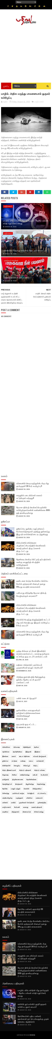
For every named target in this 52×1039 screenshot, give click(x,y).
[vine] (35, 6)
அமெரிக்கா (6, 747)
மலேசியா (29, 798)
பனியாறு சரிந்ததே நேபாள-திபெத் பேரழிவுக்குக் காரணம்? (31, 594)
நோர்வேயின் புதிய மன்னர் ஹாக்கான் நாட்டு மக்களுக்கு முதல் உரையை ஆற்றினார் (33, 1019)
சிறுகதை (5, 775)
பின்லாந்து (5, 793)
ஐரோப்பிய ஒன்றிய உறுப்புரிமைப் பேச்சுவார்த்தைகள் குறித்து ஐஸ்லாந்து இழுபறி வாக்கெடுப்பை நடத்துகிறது (33, 531)
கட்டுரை (14, 761)
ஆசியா (36, 747)
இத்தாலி (28, 752)
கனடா (31, 761)
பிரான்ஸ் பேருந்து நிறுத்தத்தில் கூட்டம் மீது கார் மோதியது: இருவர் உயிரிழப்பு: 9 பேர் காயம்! (33, 622)
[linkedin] (21, 6)
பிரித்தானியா (37, 789)
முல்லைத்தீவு (42, 802)
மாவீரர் (13, 802)
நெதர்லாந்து (41, 784)
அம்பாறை (16, 747)
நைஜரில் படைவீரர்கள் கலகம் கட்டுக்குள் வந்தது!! (29, 496)
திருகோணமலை (17, 779)
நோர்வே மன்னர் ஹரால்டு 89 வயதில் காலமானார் (30, 910)
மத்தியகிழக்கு (7, 798)
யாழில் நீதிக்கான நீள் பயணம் (16, 277)
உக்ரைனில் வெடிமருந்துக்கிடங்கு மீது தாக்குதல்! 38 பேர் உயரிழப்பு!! (32, 484)
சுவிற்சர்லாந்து (24, 775)
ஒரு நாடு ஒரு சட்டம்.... (26, 724)
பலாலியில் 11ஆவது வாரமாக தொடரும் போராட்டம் (25, 250)
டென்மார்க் (44, 775)
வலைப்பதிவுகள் (37, 807)
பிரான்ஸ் (26, 789)
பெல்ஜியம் (30, 793)
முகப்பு (6, 86)
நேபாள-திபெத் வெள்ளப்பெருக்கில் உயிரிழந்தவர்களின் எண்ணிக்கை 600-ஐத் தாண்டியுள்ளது (33, 510)
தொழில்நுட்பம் (7, 784)
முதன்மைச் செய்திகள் (11, 260)
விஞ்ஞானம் (15, 812)
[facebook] (8, 6)
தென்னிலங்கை (31, 779)
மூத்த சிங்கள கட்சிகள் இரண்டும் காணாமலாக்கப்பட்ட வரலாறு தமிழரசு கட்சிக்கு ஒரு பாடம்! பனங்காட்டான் (32, 653)
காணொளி (40, 761)
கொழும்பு (17, 765)
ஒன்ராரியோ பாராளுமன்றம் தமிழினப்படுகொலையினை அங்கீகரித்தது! (28, 713)
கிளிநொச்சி (6, 765)
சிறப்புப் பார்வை (39, 770)
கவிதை (23, 761)
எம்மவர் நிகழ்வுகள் (39, 756)
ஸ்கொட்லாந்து (38, 812)
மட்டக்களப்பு (42, 793)
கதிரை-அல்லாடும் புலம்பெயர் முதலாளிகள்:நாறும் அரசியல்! (29, 666)
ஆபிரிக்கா (5, 752)
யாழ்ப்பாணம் (39, 102)
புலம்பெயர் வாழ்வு (18, 793)
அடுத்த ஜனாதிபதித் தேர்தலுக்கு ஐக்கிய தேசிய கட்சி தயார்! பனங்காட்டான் (30, 679)
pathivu (32, 1035)
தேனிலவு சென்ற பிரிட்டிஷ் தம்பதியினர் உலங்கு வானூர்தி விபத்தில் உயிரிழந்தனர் (33, 562)
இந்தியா (37, 752)
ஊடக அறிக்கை (24, 756)
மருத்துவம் (19, 798)
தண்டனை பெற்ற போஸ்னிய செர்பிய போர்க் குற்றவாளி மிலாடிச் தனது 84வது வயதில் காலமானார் (32, 583)
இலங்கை (5, 756)
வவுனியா (5, 812)
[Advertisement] (26, 53)
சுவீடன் (35, 775)
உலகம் (14, 756)
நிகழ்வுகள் (19, 784)
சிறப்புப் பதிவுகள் (25, 770)
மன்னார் (5, 802)
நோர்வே (5, 789)
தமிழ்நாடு (5, 779)
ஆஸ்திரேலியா (17, 752)
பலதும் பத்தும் (15, 789)
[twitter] (12, 6)
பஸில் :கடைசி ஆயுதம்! (26, 698)
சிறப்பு (35, 765)
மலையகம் (39, 798)
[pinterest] (39, 6)
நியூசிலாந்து (30, 784)
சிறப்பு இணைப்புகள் (9, 770)
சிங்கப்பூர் (26, 765)
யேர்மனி (17, 807)
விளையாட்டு (27, 812)
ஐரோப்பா (5, 761)
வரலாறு (25, 807)
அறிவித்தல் (27, 747)
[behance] (30, 6)
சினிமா (14, 775)
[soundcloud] (44, 6)
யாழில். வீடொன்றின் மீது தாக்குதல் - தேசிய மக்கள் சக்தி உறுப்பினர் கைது (26, 222)
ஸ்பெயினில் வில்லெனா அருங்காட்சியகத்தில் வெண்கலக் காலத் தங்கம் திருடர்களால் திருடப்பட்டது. (31, 546)
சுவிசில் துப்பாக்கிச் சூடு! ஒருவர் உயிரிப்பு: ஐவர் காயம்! (32, 1005)
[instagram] (25, 6)
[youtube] (16, 6)
